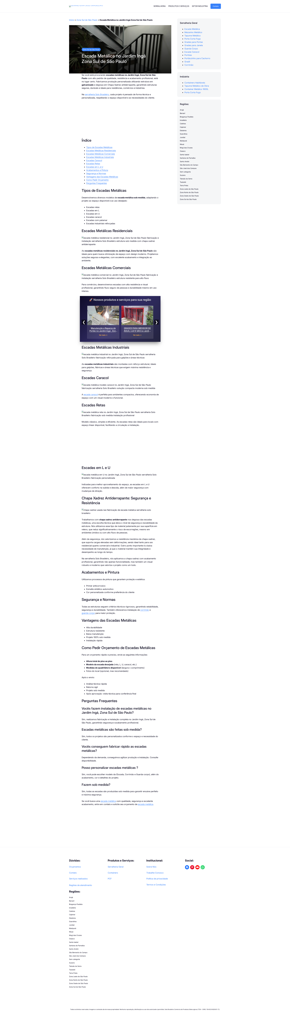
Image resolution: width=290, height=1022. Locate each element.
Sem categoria (185, 172)
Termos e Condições (156, 884)
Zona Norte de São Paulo (189, 192)
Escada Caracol (191, 52)
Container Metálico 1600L (196, 89)
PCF (110, 878)
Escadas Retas (93, 163)
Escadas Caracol (94, 160)
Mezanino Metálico (193, 32)
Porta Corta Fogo (192, 39)
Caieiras (183, 124)
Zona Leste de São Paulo (189, 189)
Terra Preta (184, 186)
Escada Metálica (192, 29)
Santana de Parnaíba (187, 158)
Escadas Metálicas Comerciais (100, 154)
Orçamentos (75, 867)
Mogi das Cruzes (186, 148)
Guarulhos (183, 134)
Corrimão (188, 65)
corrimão (144, 610)
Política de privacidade (157, 878)
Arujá (182, 110)
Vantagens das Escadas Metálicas (102, 177)
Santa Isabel (184, 155)
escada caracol (91, 394)
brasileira (183, 120)
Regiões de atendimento (80, 885)
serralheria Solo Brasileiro (97, 94)
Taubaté (183, 182)
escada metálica (108, 801)
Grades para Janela (193, 45)
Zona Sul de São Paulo (86, 20)
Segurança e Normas (96, 173)
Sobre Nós (151, 867)
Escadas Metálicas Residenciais (101, 150)
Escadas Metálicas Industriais (100, 157)
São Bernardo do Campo (189, 165)
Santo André (184, 161)
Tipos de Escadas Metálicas (99, 147)
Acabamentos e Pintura (97, 170)
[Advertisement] (120, 119)
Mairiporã (183, 141)
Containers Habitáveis (194, 82)
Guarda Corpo (191, 48)
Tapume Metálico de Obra (196, 86)
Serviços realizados (78, 878)
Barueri (182, 113)
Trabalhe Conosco (155, 873)
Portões (188, 55)
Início (71, 20)
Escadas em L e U (94, 167)
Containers (113, 873)
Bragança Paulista (186, 117)
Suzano (182, 175)
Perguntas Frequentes (96, 183)
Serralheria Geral (115, 867)
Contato (216, 6)
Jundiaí (182, 137)
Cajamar (183, 127)
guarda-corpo (88, 613)
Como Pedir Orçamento (97, 180)
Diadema (183, 130)
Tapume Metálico (192, 35)
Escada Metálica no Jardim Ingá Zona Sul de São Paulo (114, 58)
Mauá (182, 144)
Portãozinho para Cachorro (197, 58)
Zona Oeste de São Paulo (189, 196)
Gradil (187, 61)
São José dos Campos (188, 168)
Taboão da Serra (186, 179)
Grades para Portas (193, 42)
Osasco (182, 151)
